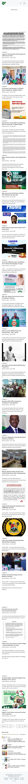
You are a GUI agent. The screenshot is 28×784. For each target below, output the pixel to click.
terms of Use (22, 778)
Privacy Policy (6, 778)
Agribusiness (11, 751)
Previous (4, 726)
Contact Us (11, 778)
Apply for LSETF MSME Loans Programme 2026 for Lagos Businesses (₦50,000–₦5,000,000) (16, 740)
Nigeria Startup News (16, 774)
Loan (9, 737)
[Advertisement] (14, 21)
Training (10, 744)
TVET (9, 757)
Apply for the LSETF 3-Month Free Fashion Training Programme (16, 747)
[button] (20, 3)
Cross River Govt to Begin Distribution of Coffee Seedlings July (17, 753)
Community (4, 52)
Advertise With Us (16, 778)
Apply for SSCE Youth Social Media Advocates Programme (16, 766)
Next (25, 726)
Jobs (9, 764)
